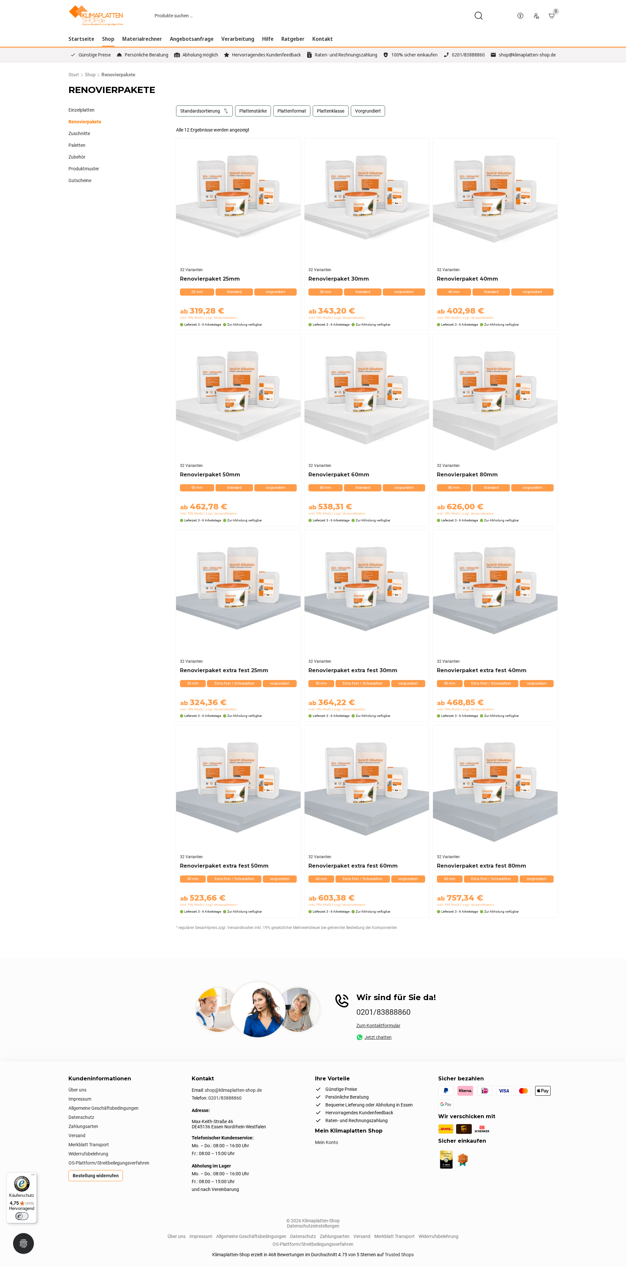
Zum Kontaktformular (378, 1025)
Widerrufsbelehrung (88, 1153)
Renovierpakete (84, 121)
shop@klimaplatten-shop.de (527, 55)
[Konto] (536, 16)
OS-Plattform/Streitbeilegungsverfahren (108, 1163)
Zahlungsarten (83, 1126)
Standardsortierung (200, 111)
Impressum (79, 1099)
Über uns (77, 1089)
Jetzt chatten (378, 1037)
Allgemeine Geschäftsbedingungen (103, 1108)
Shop (90, 75)
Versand (76, 1135)
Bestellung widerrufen (96, 1175)
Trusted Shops (399, 1254)
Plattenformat (291, 111)
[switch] (21, 1216)
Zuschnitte (79, 133)
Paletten (76, 145)
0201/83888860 (468, 55)
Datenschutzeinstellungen (313, 1225)
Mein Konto (326, 1142)
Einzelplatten (81, 110)
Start (73, 75)
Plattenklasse (330, 111)
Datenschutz (81, 1117)
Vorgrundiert (368, 111)
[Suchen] (478, 15)
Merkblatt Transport (88, 1144)
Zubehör (76, 157)
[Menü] (33, 1176)
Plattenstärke (253, 111)
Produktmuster (83, 168)
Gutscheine (79, 180)
